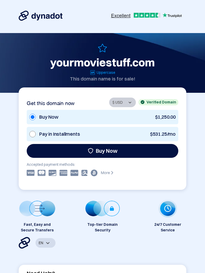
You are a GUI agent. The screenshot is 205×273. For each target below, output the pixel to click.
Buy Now (106, 150)
